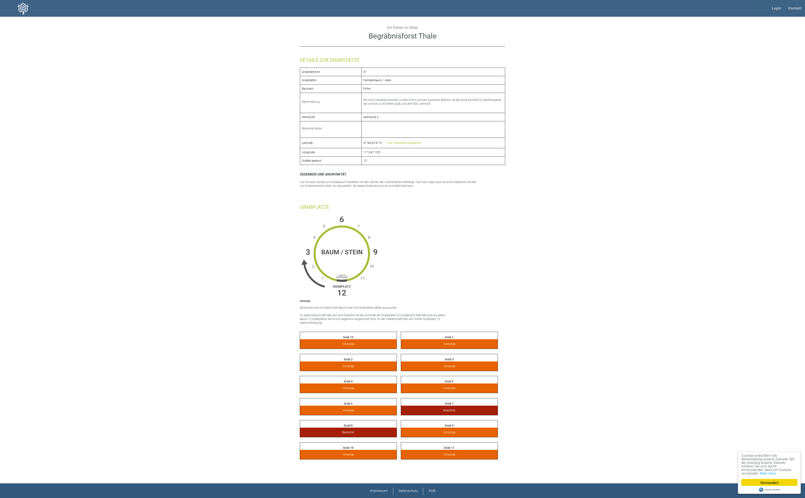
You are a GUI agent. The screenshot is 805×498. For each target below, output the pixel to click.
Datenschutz (408, 491)
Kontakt (794, 8)
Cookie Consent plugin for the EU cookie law (769, 489)
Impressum (379, 491)
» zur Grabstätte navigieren (403, 142)
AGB (431, 491)
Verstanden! (769, 482)
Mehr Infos (768, 473)
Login (776, 8)
